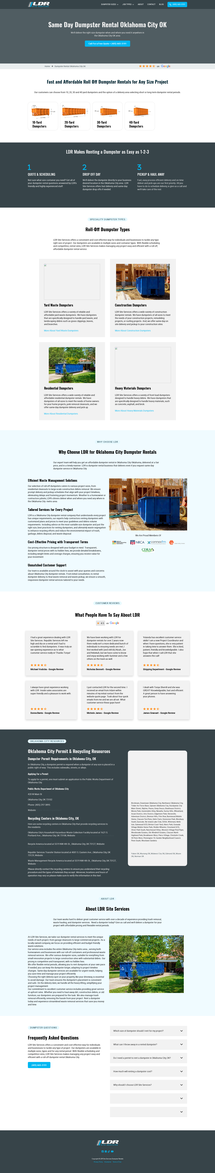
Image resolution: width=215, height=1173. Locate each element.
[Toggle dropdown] (117, 4)
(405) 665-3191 (179, 4)
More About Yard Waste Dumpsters (61, 330)
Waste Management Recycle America (55, 863)
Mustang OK (145, 853)
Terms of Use (117, 1162)
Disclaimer (107, 1162)
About (141, 4)
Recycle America (36, 846)
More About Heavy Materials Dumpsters (134, 410)
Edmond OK (170, 853)
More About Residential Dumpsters (61, 413)
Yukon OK (135, 853)
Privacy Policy (98, 1162)
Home (47, 66)
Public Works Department (49, 810)
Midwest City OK (158, 853)
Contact (151, 4)
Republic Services (52, 855)
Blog (161, 4)
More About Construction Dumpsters (133, 330)
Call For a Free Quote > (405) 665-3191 (107, 43)
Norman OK (139, 856)
